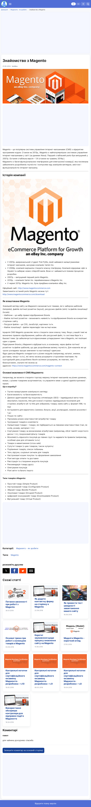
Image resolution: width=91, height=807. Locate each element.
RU (78, 4)
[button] (6, 570)
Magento (15, 555)
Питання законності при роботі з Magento (16, 604)
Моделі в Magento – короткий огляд (74, 639)
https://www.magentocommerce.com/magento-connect (37, 366)
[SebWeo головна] (4, 4)
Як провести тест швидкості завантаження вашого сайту (73, 607)
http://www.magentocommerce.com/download (24, 294)
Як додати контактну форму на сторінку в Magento (44, 603)
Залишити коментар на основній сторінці (23, 750)
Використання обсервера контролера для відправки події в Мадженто (15, 713)
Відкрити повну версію (45, 803)
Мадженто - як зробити (19, 10)
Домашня (4, 10)
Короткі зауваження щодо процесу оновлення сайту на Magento (45, 639)
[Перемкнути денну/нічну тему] (83, 4)
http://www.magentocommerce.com (34, 288)
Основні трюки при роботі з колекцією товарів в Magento (16, 641)
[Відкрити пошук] (88, 4)
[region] (45, 32)
